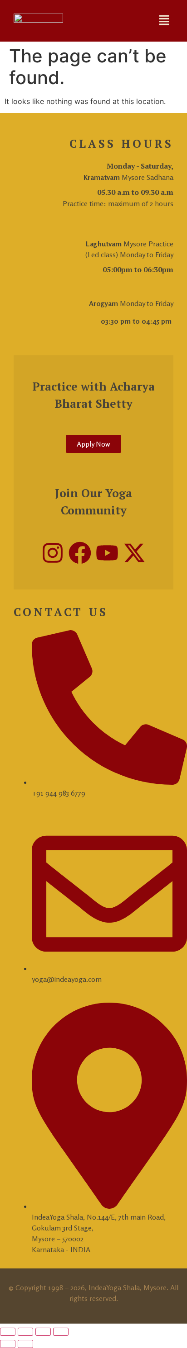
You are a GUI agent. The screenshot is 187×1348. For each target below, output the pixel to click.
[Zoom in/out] (7, 1332)
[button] (164, 20)
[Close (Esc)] (61, 1332)
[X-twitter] (134, 553)
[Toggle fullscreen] (25, 1332)
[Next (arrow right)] (25, 1344)
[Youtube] (107, 553)
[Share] (43, 1332)
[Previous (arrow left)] (7, 1344)
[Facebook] (80, 553)
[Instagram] (52, 553)
